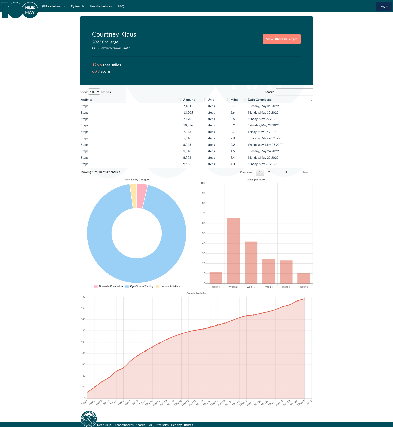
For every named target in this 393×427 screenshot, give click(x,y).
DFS (94, 48)
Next (306, 172)
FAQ (121, 6)
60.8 (96, 71)
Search (140, 425)
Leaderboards (124, 425)
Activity (87, 99)
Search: (270, 92)
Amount (189, 99)
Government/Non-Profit (114, 48)
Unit (211, 99)
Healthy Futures (101, 6)
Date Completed (260, 99)
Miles (234, 99)
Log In (383, 6)
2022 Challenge (105, 42)
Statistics (162, 425)
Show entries (95, 92)
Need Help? (105, 425)
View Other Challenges (281, 39)
